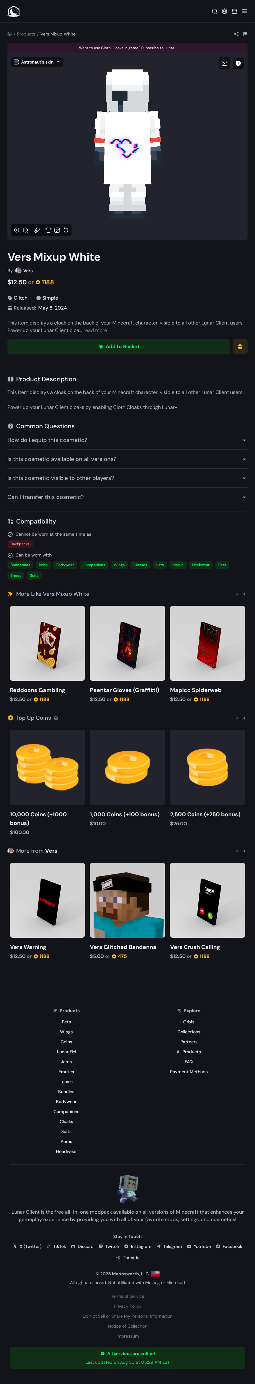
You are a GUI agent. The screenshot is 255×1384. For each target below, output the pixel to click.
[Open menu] (244, 11)
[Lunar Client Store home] (13, 11)
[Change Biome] (57, 230)
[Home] (9, 34)
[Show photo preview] (224, 63)
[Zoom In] (17, 230)
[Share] (236, 33)
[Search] (214, 11)
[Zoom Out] (25, 230)
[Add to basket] (15, 611)
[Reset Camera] (66, 230)
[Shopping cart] (234, 11)
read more (95, 330)
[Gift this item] (240, 346)
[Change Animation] (37, 230)
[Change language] (155, 1274)
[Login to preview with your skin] (238, 63)
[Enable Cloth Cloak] (48, 230)
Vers (51, 851)
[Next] (244, 594)
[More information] (55, 718)
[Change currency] (224, 11)
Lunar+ (170, 407)
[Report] (245, 33)
